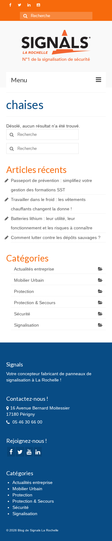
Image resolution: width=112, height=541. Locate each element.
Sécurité (22, 313)
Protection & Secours (34, 302)
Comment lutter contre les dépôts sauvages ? (55, 237)
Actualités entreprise (34, 268)
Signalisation (26, 325)
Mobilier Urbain (29, 280)
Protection (24, 291)
